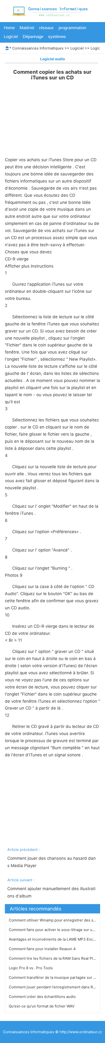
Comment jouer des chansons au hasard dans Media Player (51, 862)
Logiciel (11, 36)
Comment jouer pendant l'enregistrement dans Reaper (56, 987)
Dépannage (33, 36)
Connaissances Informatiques (37, 48)
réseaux (46, 27)
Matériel (27, 27)
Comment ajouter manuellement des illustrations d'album (51, 892)
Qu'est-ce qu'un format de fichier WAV (42, 1006)
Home (9, 27)
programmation (72, 27)
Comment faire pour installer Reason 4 (43, 948)
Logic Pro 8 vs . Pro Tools (31, 968)
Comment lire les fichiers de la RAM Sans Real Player (55, 958)
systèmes (57, 36)
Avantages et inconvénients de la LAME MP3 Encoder (55, 939)
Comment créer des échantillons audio (43, 996)
